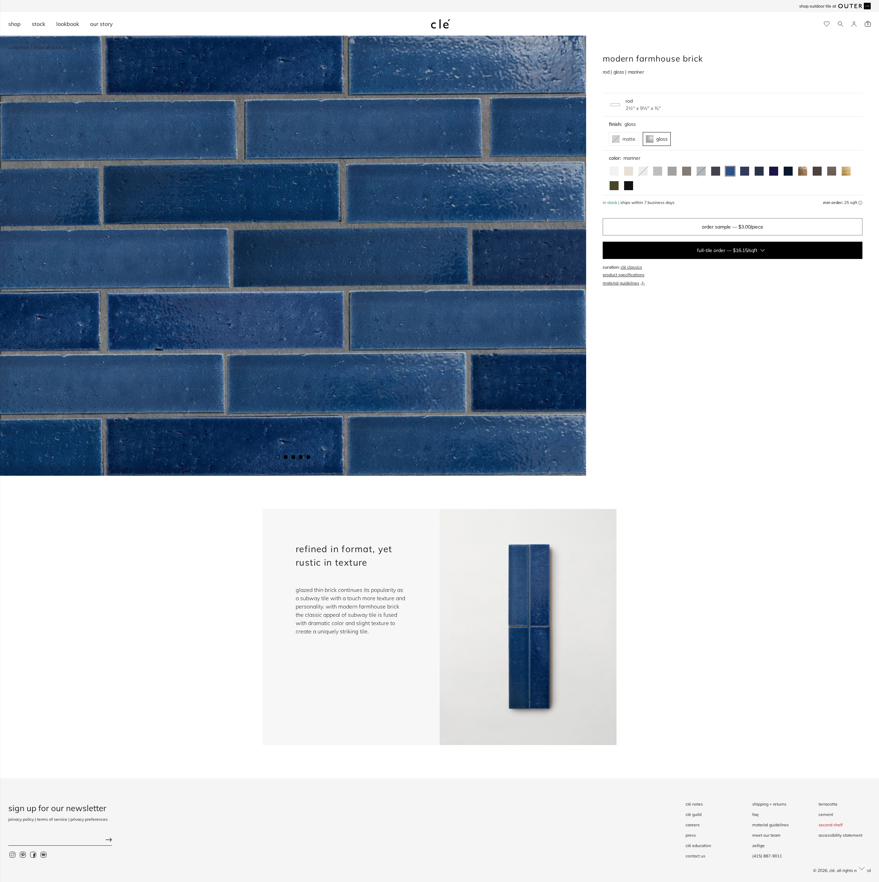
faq (755, 814)
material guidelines (621, 283)
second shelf (831, 824)
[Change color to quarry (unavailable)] (643, 171)
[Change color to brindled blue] (759, 171)
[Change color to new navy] (788, 171)
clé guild (693, 814)
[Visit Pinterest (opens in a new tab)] (23, 854)
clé (832, 870)
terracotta (828, 804)
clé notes (694, 804)
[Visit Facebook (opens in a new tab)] (33, 854)
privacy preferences (89, 819)
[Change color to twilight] (744, 171)
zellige (758, 845)
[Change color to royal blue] (773, 171)
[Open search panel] (840, 24)
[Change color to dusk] (715, 171)
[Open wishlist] (827, 24)
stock (38, 23)
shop (14, 23)
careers (693, 824)
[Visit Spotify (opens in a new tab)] (43, 854)
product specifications (623, 274)
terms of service (52, 819)
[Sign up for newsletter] (60, 840)
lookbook (67, 23)
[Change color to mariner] (730, 171)
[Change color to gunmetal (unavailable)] (701, 171)
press (691, 835)
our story (101, 23)
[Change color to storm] (817, 171)
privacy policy (21, 819)
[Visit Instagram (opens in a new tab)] (12, 854)
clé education (698, 845)
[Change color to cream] (628, 171)
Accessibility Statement (840, 835)
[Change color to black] (628, 185)
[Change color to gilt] (846, 171)
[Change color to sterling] (832, 171)
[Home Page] (440, 24)
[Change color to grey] (672, 171)
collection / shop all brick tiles (40, 47)
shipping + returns (769, 804)
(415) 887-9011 (767, 855)
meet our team (766, 835)
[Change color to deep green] (614, 185)
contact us (695, 855)
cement (826, 814)
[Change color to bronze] (802, 171)
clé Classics (631, 267)
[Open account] (854, 24)
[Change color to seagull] (686, 171)
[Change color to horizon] (657, 171)
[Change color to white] (614, 171)
